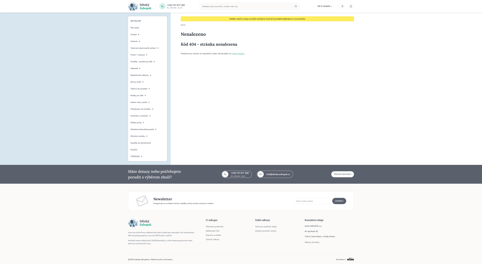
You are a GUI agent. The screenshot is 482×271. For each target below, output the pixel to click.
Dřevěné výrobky (138, 136)
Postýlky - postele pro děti (141, 61)
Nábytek (134, 68)
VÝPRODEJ (135, 156)
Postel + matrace (138, 54)
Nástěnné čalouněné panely (142, 129)
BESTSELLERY (136, 20)
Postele (134, 34)
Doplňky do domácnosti (141, 142)
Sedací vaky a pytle (139, 102)
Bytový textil (136, 81)
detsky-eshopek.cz (142, 259)
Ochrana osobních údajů (266, 226)
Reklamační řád (212, 230)
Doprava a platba (213, 235)
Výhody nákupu (212, 239)
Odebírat (339, 201)
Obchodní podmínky (214, 226)
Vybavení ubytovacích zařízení (143, 48)
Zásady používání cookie (265, 230)
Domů (183, 25)
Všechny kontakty (342, 174)
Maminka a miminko (139, 115)
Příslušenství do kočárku (141, 109)
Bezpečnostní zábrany (140, 75)
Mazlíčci (134, 149)
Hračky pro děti (137, 95)
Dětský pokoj (136, 122)
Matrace (134, 41)
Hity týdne (135, 27)
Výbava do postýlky (139, 88)
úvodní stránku (238, 53)
